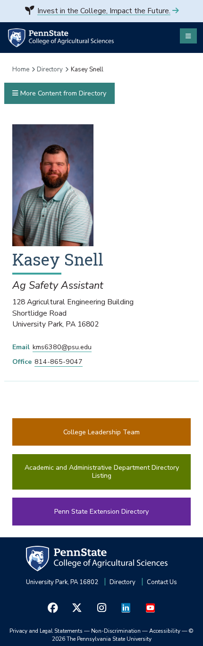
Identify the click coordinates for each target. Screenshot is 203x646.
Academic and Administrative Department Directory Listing (102, 471)
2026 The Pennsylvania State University (123, 635)
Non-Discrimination (116, 631)
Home (20, 69)
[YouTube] (150, 608)
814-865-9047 (58, 361)
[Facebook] (53, 608)
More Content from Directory (62, 93)
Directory (50, 69)
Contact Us (162, 582)
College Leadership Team (101, 432)
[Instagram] (101, 608)
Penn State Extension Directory (101, 511)
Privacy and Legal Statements (46, 631)
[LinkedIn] (126, 608)
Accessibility (164, 631)
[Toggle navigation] (188, 35)
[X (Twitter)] (77, 608)
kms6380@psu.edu (62, 347)
